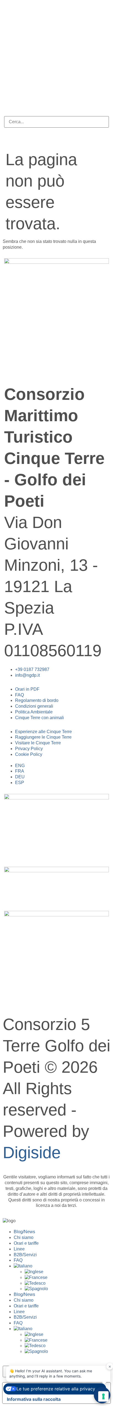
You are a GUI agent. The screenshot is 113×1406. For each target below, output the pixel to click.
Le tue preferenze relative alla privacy (55, 1388)
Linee (19, 1249)
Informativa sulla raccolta (34, 1399)
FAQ (18, 1260)
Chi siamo (23, 1237)
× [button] (109, 1366)
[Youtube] (40, 367)
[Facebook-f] (11, 367)
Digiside (32, 1152)
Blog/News (24, 1231)
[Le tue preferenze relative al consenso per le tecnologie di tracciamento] (103, 1396)
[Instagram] (26, 367)
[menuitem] (62, 1266)
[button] (56, 113)
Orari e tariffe (26, 1243)
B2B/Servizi (25, 1254)
